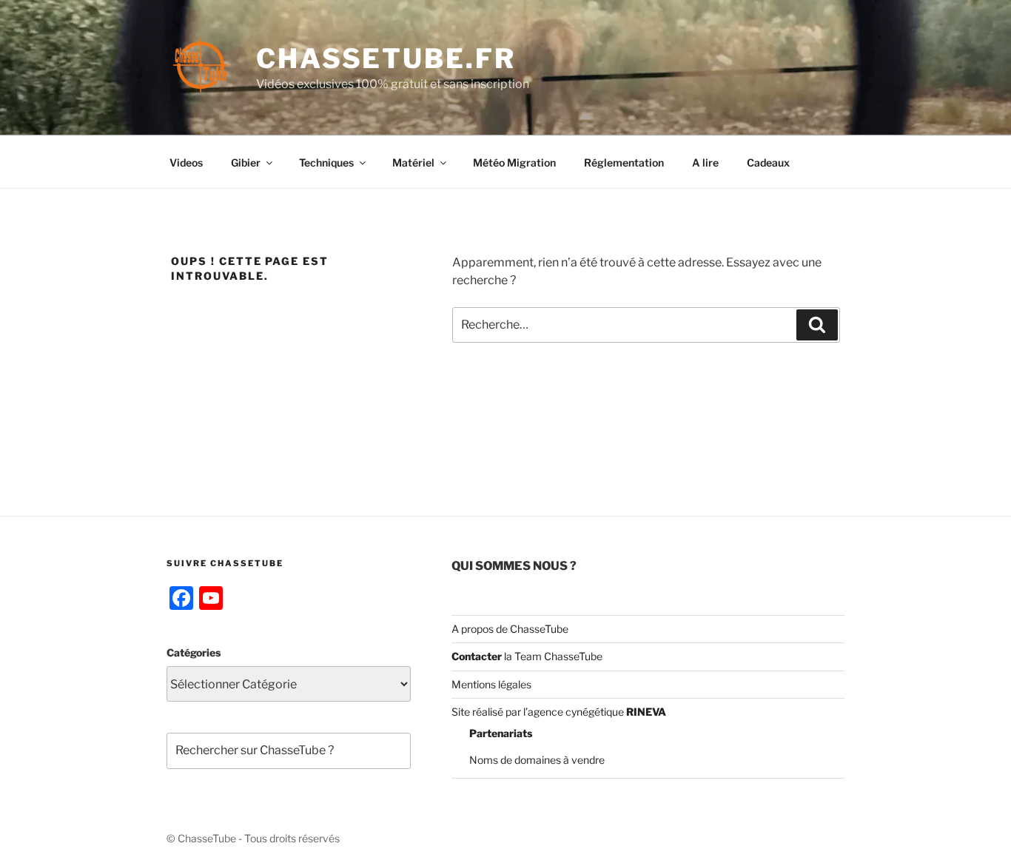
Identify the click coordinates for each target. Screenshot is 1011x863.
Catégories (194, 652)
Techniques (326, 162)
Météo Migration (514, 162)
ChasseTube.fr (385, 58)
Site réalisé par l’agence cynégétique (558, 711)
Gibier (246, 162)
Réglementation (624, 162)
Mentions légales (491, 684)
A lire (705, 162)
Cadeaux (768, 162)
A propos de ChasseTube (509, 628)
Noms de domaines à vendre (537, 759)
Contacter (476, 656)
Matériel (413, 162)
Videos (186, 162)
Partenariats (500, 733)
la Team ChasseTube (552, 656)
